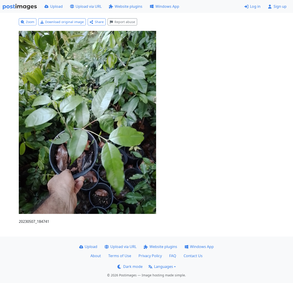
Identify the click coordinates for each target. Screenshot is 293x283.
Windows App (167, 6)
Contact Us (193, 255)
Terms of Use (119, 255)
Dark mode (133, 266)
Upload (56, 6)
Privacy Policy (150, 255)
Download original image (64, 22)
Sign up (280, 6)
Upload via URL (89, 6)
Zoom (30, 22)
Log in (255, 6)
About (95, 255)
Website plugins (128, 6)
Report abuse (124, 22)
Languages (163, 266)
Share (99, 22)
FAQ (172, 255)
